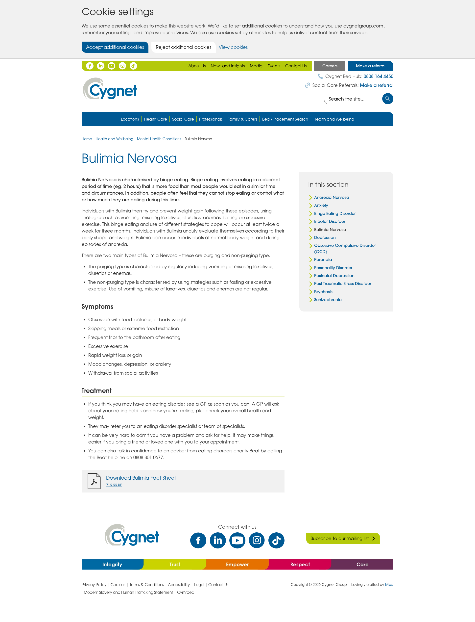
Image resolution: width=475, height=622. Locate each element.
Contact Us (296, 65)
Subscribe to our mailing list (340, 538)
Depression (325, 237)
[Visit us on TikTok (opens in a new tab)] (276, 540)
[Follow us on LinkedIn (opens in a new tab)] (100, 66)
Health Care (155, 119)
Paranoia (323, 259)
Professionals (210, 119)
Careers (329, 65)
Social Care (183, 119)
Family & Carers (242, 119)
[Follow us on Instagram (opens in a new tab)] (122, 66)
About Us (197, 65)
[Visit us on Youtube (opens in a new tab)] (237, 540)
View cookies (233, 47)
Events (274, 65)
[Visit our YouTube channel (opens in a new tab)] (111, 66)
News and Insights (228, 65)
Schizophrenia (328, 299)
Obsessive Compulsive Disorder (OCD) (345, 248)
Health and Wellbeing (333, 119)
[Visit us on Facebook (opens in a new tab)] (198, 540)
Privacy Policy (94, 585)
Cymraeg (185, 592)
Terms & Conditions (147, 585)
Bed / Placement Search (285, 119)
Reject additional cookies (183, 47)
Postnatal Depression (334, 275)
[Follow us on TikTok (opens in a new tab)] (133, 66)
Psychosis (323, 291)
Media (256, 65)
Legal (199, 585)
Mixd (389, 584)
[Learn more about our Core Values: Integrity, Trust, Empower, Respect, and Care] (237, 564)
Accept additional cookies (115, 47)
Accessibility (179, 585)
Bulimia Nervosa (330, 229)
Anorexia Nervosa (331, 197)
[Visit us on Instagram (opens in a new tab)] (257, 540)
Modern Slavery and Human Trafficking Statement (128, 592)
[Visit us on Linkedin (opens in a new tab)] (218, 540)
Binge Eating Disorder (335, 213)
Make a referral (370, 65)
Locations (130, 119)
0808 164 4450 (378, 76)
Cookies (118, 585)
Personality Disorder (333, 267)
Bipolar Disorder (329, 221)
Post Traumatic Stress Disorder (342, 283)
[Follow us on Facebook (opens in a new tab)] (90, 66)
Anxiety (321, 205)
